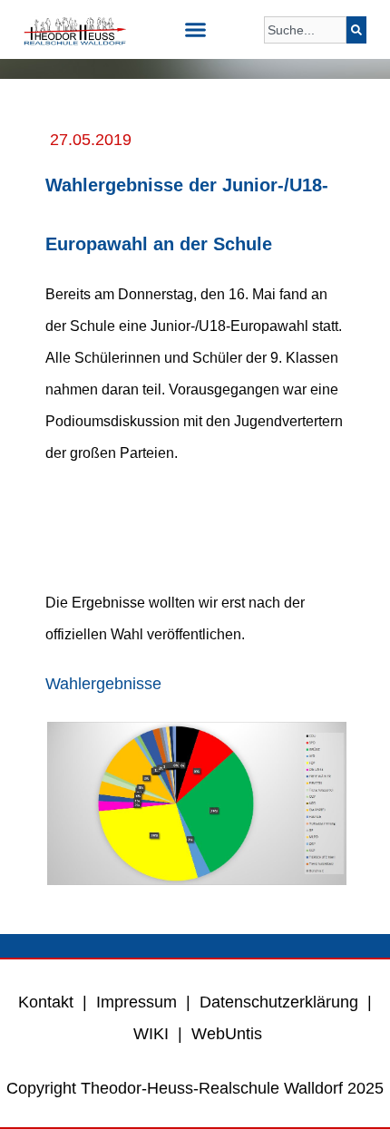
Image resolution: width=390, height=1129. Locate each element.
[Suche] (356, 30)
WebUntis (226, 1034)
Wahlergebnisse (103, 684)
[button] (195, 30)
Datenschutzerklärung (279, 1002)
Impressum (136, 1002)
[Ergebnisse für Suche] (305, 54)
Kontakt (45, 1002)
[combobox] (305, 30)
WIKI (149, 1034)
